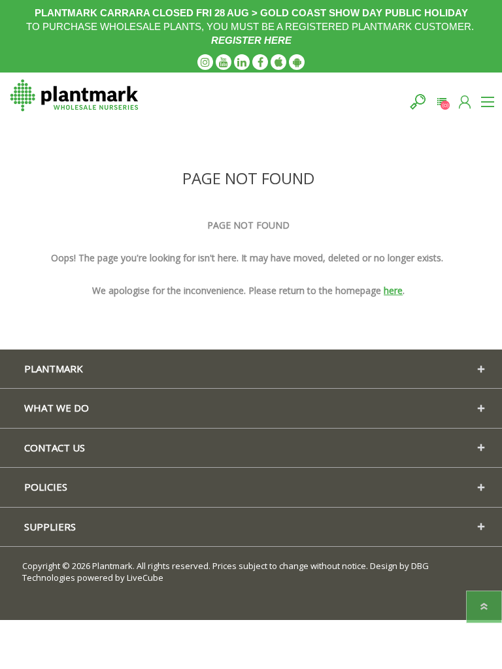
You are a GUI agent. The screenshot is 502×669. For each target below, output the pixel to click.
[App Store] (278, 62)
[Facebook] (260, 62)
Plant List (441, 101)
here (393, 290)
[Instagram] (205, 62)
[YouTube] (223, 62)
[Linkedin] (242, 62)
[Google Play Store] (297, 62)
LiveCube (145, 577)
